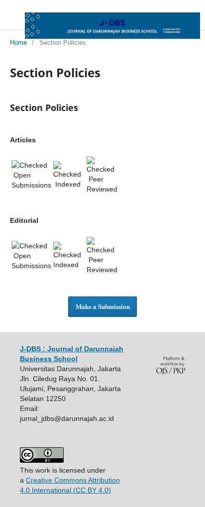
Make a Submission (103, 306)
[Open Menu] (10, 20)
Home (18, 42)
